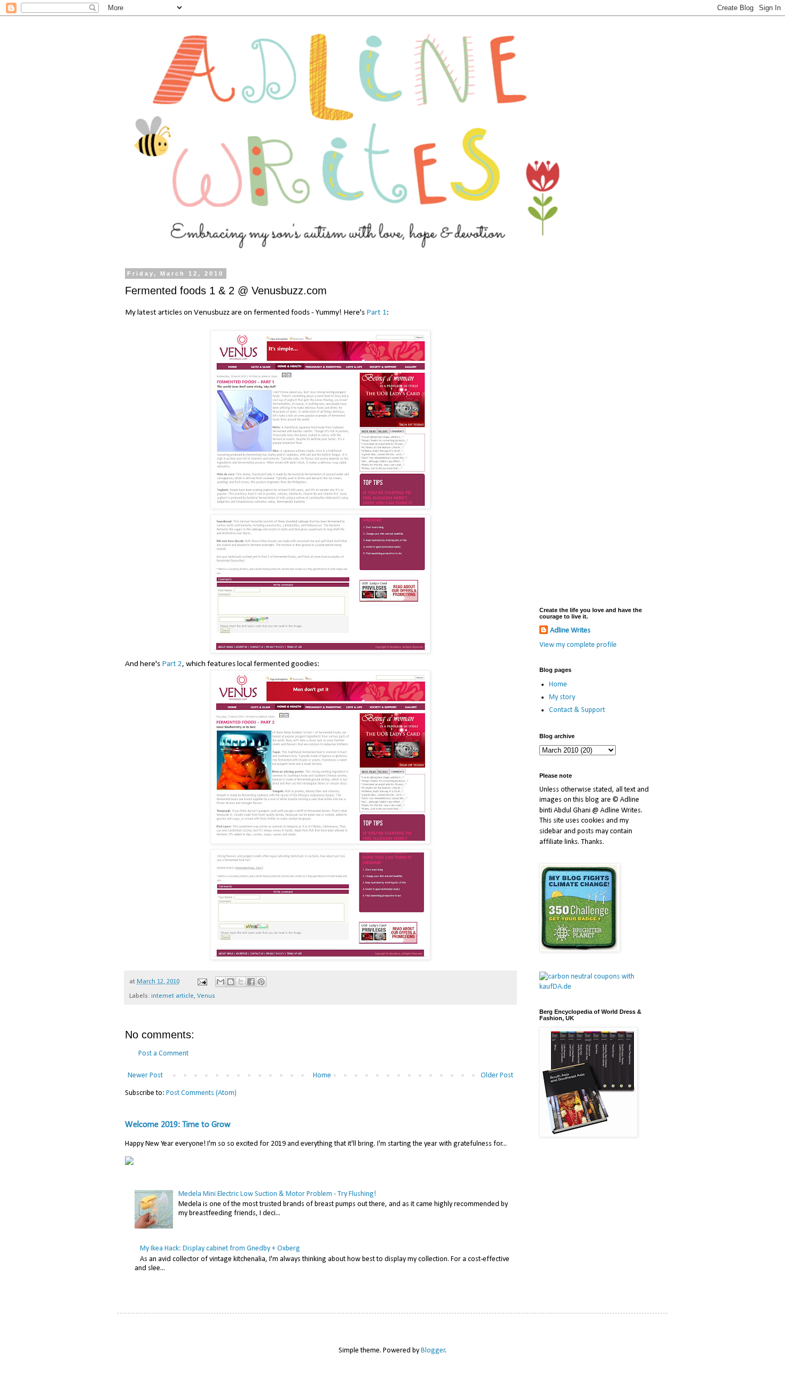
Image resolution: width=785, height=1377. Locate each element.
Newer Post (145, 1075)
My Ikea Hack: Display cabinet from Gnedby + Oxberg (220, 1249)
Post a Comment (163, 1054)
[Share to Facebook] (251, 981)
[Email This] (220, 981)
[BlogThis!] (230, 981)
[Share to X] (241, 981)
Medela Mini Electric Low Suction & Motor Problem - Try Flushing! (277, 1194)
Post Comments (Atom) (201, 1093)
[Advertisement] (595, 430)
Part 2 (172, 664)
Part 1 (376, 312)
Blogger (433, 1351)
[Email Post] (201, 982)
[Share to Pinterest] (261, 981)
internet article (172, 996)
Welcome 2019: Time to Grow (178, 1125)
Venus (206, 996)
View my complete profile (578, 645)
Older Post (497, 1075)
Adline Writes (570, 631)
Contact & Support (577, 710)
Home (322, 1075)
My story (562, 697)
